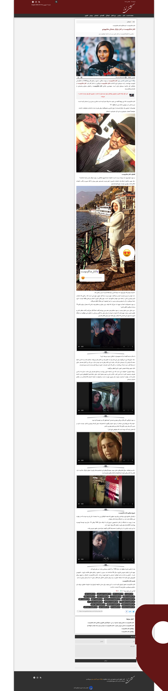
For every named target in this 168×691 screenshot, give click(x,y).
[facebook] (126, 612)
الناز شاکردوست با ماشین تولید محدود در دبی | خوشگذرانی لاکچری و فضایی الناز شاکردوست (111, 623)
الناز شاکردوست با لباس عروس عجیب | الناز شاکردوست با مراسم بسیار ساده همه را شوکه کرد (110, 626)
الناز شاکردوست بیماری (102, 597)
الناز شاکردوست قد (115, 607)
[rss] (39, 2)
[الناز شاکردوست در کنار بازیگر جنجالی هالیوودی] (133, 612)
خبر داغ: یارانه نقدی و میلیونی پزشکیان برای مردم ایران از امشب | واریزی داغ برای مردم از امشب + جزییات (103, 95)
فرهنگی (108, 16)
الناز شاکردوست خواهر (89, 597)
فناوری (86, 16)
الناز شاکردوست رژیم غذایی (90, 607)
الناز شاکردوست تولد (90, 594)
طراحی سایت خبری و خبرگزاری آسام (81, 688)
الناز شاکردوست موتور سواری (98, 604)
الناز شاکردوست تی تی (115, 597)
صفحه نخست (129, 16)
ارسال (105, 661)
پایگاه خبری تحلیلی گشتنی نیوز (126, 81)
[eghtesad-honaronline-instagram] (37, 677)
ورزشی (91, 16)
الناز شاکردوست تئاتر (118, 594)
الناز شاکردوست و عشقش (128, 604)
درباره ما (133, 2)
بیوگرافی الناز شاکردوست (128, 629)
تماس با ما (127, 2)
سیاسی (119, 16)
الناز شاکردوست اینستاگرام (113, 604)
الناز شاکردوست (112, 81)
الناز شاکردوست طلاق (84, 599)
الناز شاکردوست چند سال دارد (95, 602)
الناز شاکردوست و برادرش (128, 607)
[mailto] (81, 77)
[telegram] (34, 677)
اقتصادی (102, 16)
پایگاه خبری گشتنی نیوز (96, 679)
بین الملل (113, 16)
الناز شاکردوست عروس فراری (104, 594)
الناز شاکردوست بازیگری (128, 597)
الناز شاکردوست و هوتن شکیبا (127, 602)
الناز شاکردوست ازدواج (96, 599)
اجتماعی (96, 16)
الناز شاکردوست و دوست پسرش (112, 599)
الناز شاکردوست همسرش (128, 599)
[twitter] (130, 612)
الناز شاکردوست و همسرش (111, 602)
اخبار (124, 16)
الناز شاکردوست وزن (104, 607)
